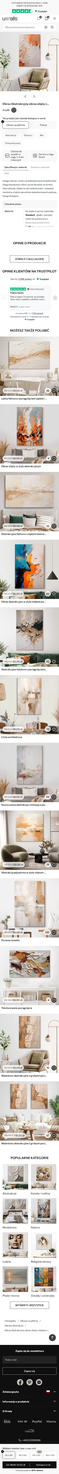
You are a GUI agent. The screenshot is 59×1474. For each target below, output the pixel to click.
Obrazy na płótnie (29, 1320)
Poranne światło (10, 940)
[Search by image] (45, 27)
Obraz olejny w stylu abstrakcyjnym (21, 466)
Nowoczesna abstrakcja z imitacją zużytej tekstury (24, 804)
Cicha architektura (11, 737)
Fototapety (10, 1320)
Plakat (43, 124)
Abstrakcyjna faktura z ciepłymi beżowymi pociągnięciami (24, 533)
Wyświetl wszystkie (29, 1305)
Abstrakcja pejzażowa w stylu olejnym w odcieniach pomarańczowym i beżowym (24, 872)
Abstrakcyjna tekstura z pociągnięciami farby (24, 669)
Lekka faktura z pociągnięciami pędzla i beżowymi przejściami (24, 398)
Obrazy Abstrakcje (14, 1325)
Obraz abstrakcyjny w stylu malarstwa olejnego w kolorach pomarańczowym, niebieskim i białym (24, 601)
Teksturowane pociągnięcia (16, 1007)
